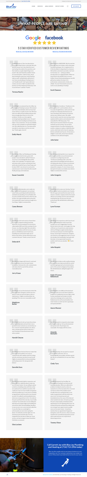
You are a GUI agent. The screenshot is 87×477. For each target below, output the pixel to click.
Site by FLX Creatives (48, 474)
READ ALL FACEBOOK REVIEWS (62, 51)
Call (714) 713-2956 (25, 1)
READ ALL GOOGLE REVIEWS (25, 51)
